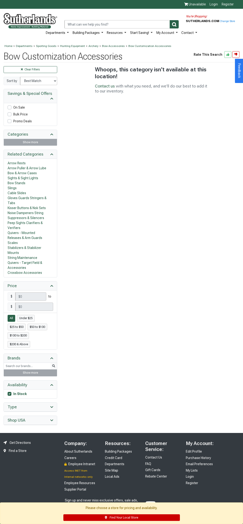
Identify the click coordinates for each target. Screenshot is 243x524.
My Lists (192, 470)
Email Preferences (199, 464)
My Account (165, 33)
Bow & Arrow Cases (22, 173)
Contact (187, 33)
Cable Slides (17, 193)
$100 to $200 (18, 335)
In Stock (20, 394)
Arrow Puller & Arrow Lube (27, 168)
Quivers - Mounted (21, 233)
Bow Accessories (113, 46)
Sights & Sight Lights (23, 178)
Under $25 (26, 318)
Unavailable (197, 4)
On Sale (19, 107)
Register (228, 4)
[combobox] (121, 24)
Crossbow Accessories (25, 273)
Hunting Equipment (72, 46)
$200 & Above (19, 344)
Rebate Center (156, 476)
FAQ (148, 464)
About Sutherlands (78, 451)
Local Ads (112, 476)
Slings (12, 188)
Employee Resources (79, 483)
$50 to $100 (37, 327)
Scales (13, 243)
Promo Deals (22, 121)
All (11, 318)
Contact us (105, 86)
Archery (93, 46)
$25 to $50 (16, 327)
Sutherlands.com (203, 21)
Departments (56, 33)
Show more (30, 142)
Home (8, 46)
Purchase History (198, 458)
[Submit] (174, 24)
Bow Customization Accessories (149, 46)
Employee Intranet (81, 464)
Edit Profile (194, 451)
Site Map (111, 470)
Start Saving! (140, 33)
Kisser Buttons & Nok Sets (27, 208)
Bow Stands (16, 183)
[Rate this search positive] (227, 54)
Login (214, 4)
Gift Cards (152, 470)
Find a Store (17, 451)
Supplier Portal (75, 489)
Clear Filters (32, 69)
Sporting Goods (46, 46)
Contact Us (153, 457)
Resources (115, 33)
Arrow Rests (17, 163)
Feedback (239, 71)
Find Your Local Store (123, 517)
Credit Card (113, 458)
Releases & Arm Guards (25, 238)
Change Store (227, 21)
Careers (70, 458)
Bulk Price (20, 114)
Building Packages (86, 33)
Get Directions (20, 443)
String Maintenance (22, 258)
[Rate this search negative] (235, 54)
